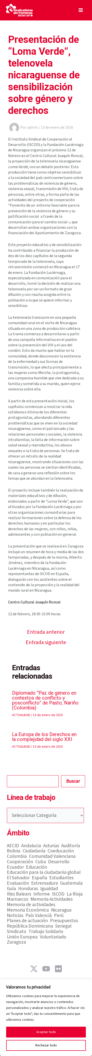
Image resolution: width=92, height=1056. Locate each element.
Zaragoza (16, 942)
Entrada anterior (46, 632)
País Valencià (39, 915)
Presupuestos (64, 921)
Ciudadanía (34, 851)
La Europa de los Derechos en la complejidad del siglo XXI (44, 736)
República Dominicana (30, 926)
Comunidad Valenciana (52, 856)
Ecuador (15, 867)
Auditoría (70, 846)
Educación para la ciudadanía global (43, 872)
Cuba (40, 862)
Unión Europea (22, 937)
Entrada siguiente (46, 642)
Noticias (15, 915)
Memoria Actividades (51, 899)
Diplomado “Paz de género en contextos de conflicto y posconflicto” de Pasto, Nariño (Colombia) (45, 700)
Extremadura (44, 883)
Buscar (73, 781)
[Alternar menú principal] (80, 10)
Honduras (28, 889)
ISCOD (58, 894)
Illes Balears (19, 894)
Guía (11, 889)
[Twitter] (34, 969)
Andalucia (31, 846)
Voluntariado (53, 937)
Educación (36, 867)
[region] (46, 1017)
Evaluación (18, 883)
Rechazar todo (46, 1045)
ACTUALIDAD (21, 715)
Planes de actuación (27, 921)
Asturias (51, 846)
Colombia (17, 856)
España (39, 878)
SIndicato (16, 931)
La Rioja (75, 894)
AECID (13, 846)
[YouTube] (46, 969)
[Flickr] (58, 969)
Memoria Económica (28, 910)
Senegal (63, 926)
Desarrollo (58, 862)
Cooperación (20, 862)
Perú (59, 915)
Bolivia (13, 851)
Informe (41, 894)
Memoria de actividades (31, 905)
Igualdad (49, 889)
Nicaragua (61, 910)
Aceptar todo (46, 1032)
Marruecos (17, 899)
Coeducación (61, 851)
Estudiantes (61, 878)
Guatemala (71, 883)
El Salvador (18, 878)
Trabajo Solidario (45, 931)
